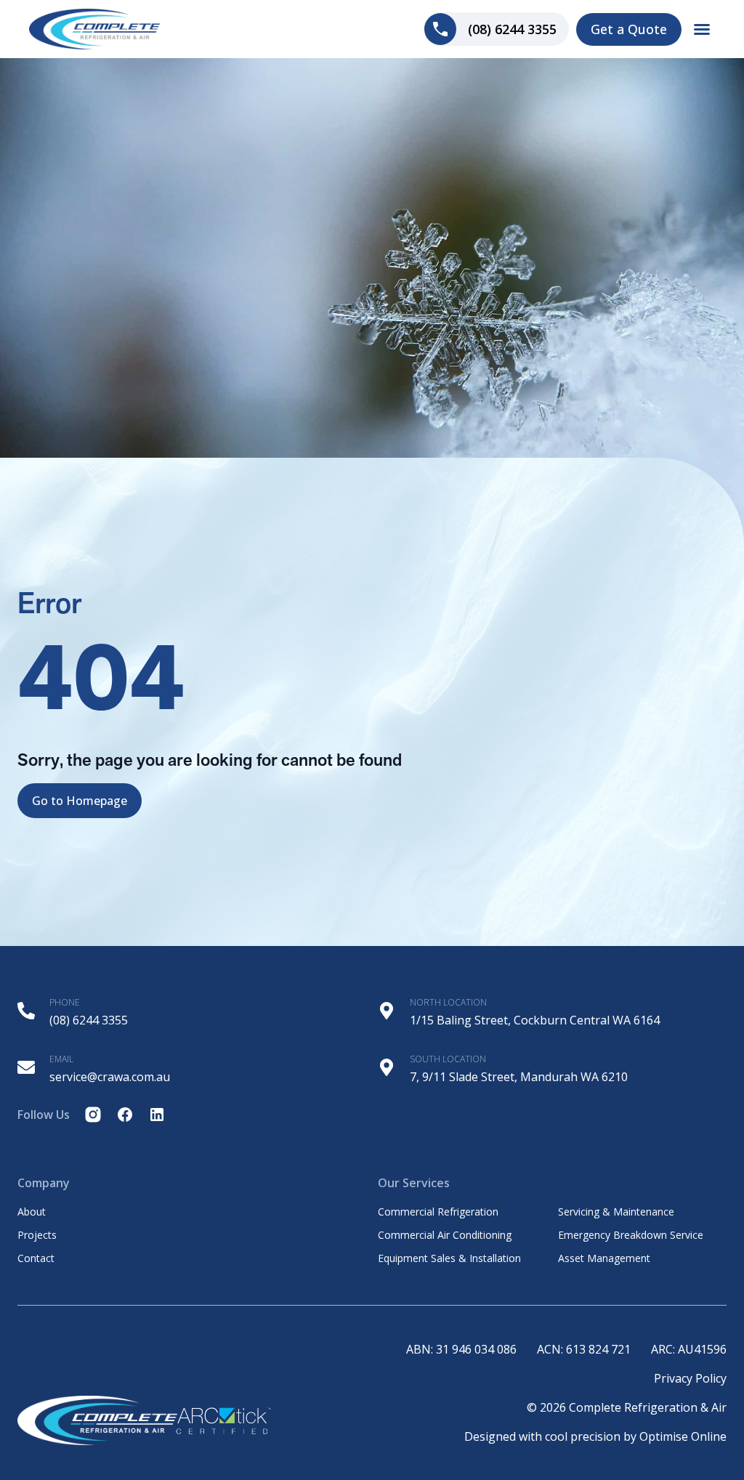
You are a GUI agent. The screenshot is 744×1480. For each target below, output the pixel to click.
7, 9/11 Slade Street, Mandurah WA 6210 (519, 1077)
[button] (702, 29)
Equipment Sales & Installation (449, 1258)
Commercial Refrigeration (438, 1212)
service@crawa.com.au (109, 1077)
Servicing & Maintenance (616, 1212)
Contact (35, 1258)
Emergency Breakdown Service (630, 1235)
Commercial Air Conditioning (445, 1235)
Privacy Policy (690, 1378)
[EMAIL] (26, 1067)
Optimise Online (683, 1436)
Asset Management (604, 1258)
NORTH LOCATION (448, 1002)
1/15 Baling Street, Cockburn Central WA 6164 (535, 1020)
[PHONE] (26, 1010)
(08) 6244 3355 (88, 1020)
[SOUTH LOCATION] (386, 1067)
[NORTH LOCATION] (386, 1010)
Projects (37, 1235)
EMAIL (61, 1059)
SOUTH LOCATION (448, 1059)
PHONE (64, 1002)
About (31, 1212)
